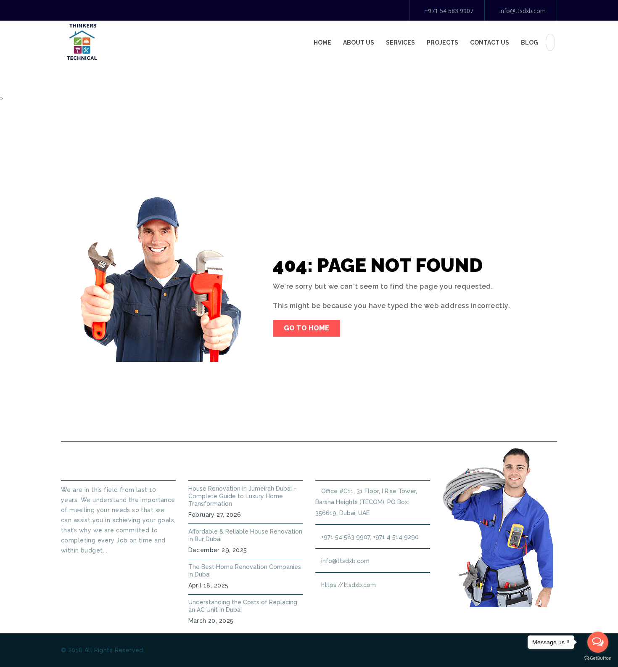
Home (322, 42)
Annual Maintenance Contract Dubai (437, 421)
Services (400, 42)
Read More (76, 565)
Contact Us (489, 42)
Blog (529, 42)
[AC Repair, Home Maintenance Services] (82, 41)
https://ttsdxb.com (348, 585)
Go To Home (306, 328)
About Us (358, 42)
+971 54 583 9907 (448, 11)
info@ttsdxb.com (522, 11)
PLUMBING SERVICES (266, 421)
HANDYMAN (336, 421)
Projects (442, 42)
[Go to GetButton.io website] (597, 658)
